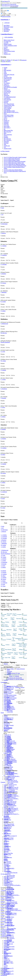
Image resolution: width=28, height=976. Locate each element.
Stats (2, 189)
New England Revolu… (14, 776)
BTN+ (8, 911)
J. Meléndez (4, 292)
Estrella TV (10, 918)
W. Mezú (3, 454)
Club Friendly (10, 725)
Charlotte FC (11, 779)
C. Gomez (3, 379)
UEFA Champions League (10, 45)
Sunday (9, 674)
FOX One (9, 923)
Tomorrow (9, 671)
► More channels (5, 151)
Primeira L (6, 971)
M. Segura (3, 473)
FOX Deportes (10, 897)
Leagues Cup (10, 717)
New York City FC (12, 780)
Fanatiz (8, 865)
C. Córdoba (3, 245)
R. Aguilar (3, 301)
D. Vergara (3, 283)
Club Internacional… (13, 773)
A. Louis (3, 351)
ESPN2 (9, 874)
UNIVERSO (10, 896)
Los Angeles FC (12, 797)
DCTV (8, 917)
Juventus (9, 750)
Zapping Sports (10, 946)
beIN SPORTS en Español (10, 87)
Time (9, 13)
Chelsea (9, 738)
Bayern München (11, 759)
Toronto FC (11, 786)
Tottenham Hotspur (11, 743)
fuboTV (9, 886)
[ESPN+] (8, 61)
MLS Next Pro (10, 929)
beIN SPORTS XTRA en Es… (11, 112)
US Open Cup (10, 687)
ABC (8, 867)
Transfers (3, 190)
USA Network (10, 889)
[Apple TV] (16, 60)
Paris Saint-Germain (12, 761)
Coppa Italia (10, 711)
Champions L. (7, 956)
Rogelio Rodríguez (5, 342)
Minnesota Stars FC (13, 808)
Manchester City (11, 741)
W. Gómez (3, 360)
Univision (9, 899)
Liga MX (9, 719)
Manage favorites (6, 16)
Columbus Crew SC (13, 787)
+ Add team (6, 22)
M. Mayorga (4, 333)
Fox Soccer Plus (11, 875)
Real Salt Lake (11, 804)
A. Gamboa (3, 448)
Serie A (8, 702)
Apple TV (9, 882)
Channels (6, 819)
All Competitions (8, 728)
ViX (8, 945)
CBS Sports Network (12, 872)
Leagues (6, 680)
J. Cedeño (3, 311)
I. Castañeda (4, 255)
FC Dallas (10, 800)
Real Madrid (10, 747)
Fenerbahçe (10, 763)
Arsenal (9, 736)
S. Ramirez (3, 273)
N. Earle (3, 498)
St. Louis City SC (12, 801)
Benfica (9, 756)
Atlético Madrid (11, 749)
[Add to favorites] (2, 186)
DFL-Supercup (10, 707)
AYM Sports (10, 907)
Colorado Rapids (12, 802)
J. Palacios (3, 233)
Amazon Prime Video (12, 903)
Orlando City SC (12, 784)
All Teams (6, 816)
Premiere (9, 935)
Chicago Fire (11, 774)
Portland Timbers (12, 805)
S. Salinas (3, 416)
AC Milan (9, 753)
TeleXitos (9, 941)
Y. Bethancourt (4, 323)
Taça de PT (6, 974)
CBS (8, 869)
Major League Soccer (12, 686)
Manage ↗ (7, 19)
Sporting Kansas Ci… (13, 814)
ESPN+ (9, 879)
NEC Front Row (11, 932)
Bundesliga (9, 703)
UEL (5, 957)
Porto (8, 757)
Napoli (8, 754)
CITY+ (8, 916)
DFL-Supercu (7, 972)
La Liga (9, 700)
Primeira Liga (10, 706)
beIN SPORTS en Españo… (14, 885)
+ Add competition (8, 37)
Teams (5, 730)
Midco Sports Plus (11, 928)
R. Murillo (3, 429)
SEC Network (10, 936)
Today (8, 669)
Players (2, 188)
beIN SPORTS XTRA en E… (14, 910)
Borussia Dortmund (11, 760)
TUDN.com (10, 943)
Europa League (10, 696)
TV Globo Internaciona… (13, 895)
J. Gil (2, 214)
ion (7, 927)
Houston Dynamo (12, 794)
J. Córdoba (3, 370)
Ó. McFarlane (4, 223)
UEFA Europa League (9, 51)
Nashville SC (11, 772)
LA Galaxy (11, 807)
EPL (5, 964)
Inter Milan (9, 752)
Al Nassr (9, 764)
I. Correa (3, 407)
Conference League (11, 697)
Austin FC (11, 812)
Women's (6, 953)
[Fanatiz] (3, 61)
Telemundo (9, 893)
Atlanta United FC (13, 791)
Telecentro (9, 939)
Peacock (9, 900)
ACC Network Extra (12, 902)
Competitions (4, 34)
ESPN (8, 871)
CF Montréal (11, 790)
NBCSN (9, 892)
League (4, 13)
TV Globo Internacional (10, 97)
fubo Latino (10, 924)
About (2, 192)
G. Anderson (4, 491)
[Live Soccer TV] (5, 1)
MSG (8, 931)
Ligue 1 (9, 704)
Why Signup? (24, 665)
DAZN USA (10, 890)
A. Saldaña (3, 464)
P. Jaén (2, 208)
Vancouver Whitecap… (13, 795)
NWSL (8, 689)
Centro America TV (12, 914)
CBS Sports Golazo (12, 913)
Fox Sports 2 (10, 881)
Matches (6, 663)
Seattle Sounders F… (13, 809)
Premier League (11, 699)
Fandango (9, 920)
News (5, 952)
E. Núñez (3, 482)
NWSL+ (9, 934)
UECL (5, 958)
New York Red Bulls (13, 781)
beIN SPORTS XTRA (12, 909)
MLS (5, 961)
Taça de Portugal (11, 709)
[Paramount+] (23, 60)
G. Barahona (4, 388)
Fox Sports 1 (10, 878)
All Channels (7, 949)
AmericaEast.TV (11, 904)
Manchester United (11, 742)
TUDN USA (10, 888)
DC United (10, 783)
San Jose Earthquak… (13, 798)
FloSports (9, 921)
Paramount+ (10, 883)
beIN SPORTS (10, 868)
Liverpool (9, 739)
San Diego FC (12, 811)
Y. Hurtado (3, 398)
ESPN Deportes (11, 876)
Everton (9, 745)
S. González (4, 264)
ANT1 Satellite (10, 906)
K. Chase (3, 507)
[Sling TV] (10, 60)
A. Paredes (3, 438)
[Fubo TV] (3, 60)
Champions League (11, 695)
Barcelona (9, 746)
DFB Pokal (9, 710)
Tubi (8, 942)
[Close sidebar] (1, 175)
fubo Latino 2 (10, 925)
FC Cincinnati (11, 777)
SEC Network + (11, 938)
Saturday (9, 672)
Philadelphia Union (13, 788)
